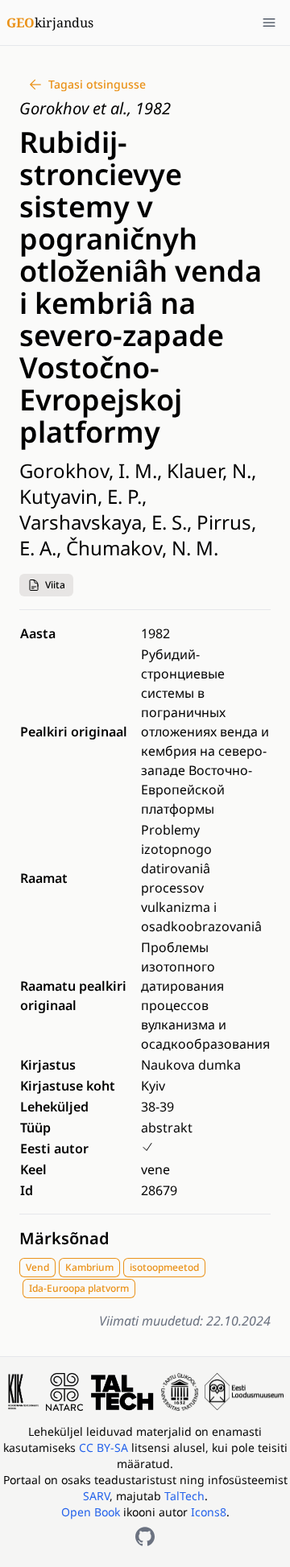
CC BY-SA (105, 1447)
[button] (46, 585)
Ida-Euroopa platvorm (79, 1288)
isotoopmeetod (164, 1267)
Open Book (90, 1512)
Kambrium (89, 1267)
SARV (96, 1495)
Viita (55, 585)
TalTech (184, 1495)
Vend (37, 1267)
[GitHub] (145, 1536)
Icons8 (208, 1512)
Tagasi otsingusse (97, 84)
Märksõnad (64, 1238)
